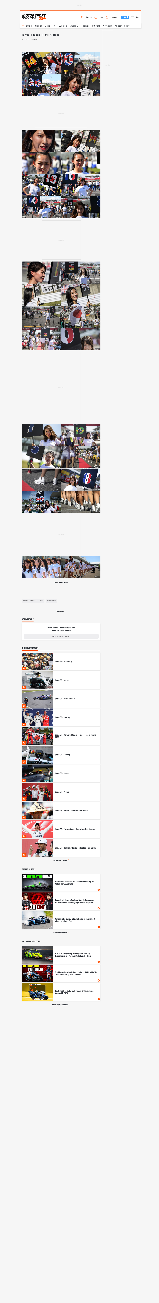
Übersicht (38, 25)
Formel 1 (28, 25)
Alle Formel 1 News (60, 932)
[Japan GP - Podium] (61, 792)
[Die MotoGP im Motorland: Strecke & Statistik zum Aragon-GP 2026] (61, 992)
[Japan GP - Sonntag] (61, 755)
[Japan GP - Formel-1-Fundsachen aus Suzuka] (61, 810)
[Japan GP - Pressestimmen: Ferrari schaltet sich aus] (61, 829)
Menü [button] (137, 17)
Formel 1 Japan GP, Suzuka (33, 601)
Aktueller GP (74, 25)
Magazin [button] (89, 17)
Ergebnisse (86, 25)
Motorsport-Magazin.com (34, 17)
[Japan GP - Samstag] (61, 717)
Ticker (101, 17)
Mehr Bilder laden (61, 582)
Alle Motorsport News (60, 1004)
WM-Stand (96, 25)
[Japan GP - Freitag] (61, 680)
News (54, 25)
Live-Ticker (63, 25)
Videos (47, 25)
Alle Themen (51, 601)
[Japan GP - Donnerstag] (61, 661)
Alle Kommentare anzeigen (61, 636)
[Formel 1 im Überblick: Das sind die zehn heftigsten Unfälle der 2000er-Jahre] (61, 883)
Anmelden (113, 17)
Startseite (60, 611)
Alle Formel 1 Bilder (60, 860)
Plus (124, 17)
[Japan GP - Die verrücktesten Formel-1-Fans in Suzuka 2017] (61, 736)
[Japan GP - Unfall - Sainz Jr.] (61, 699)
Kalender (118, 25)
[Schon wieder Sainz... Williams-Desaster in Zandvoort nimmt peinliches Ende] (61, 920)
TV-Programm (107, 25)
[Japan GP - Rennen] (61, 773)
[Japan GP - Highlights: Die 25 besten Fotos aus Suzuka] (61, 848)
